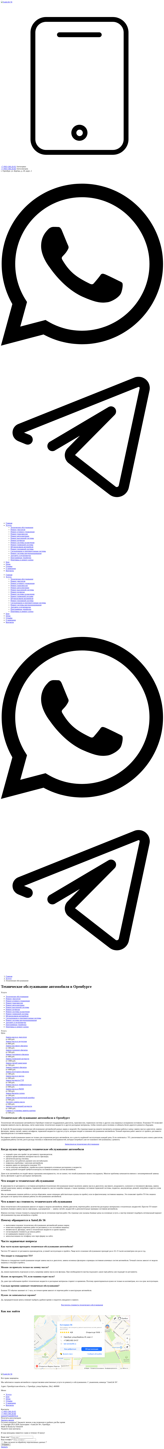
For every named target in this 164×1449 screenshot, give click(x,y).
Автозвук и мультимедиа (16, 1022)
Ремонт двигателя (13, 999)
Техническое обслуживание (17, 997)
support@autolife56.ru (9, 1416)
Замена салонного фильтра (17, 1050)
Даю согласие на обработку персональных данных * (25, 1442)
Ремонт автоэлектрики (15, 1005)
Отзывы (9, 1401)
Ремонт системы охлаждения (18, 1012)
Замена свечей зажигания (16, 1063)
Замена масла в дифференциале (19, 1085)
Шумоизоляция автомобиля (17, 1016)
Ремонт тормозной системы (17, 1014)
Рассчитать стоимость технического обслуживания (82, 1305)
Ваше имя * (5, 1437)
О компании (11, 1403)
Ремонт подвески (13, 1009)
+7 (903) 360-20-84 (8, 169)
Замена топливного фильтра (17, 1054)
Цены (8, 1399)
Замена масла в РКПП (15, 1089)
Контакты (10, 1405)
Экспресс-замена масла (15, 1102)
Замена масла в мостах (15, 1076)
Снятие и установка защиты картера (21, 1111)
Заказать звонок (7, 1420)
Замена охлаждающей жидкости (19, 1106)
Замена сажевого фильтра (16, 1067)
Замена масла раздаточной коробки (20, 1098)
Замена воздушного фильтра (17, 1072)
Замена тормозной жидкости (17, 1059)
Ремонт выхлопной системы (17, 1007)
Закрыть (4, 1447)
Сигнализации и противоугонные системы (23, 1018)
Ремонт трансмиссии (14, 1003)
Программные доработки (16, 1025)
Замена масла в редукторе (16, 1041)
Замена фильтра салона (15, 1093)
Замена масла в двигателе (16, 1037)
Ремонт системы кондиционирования (21, 1020)
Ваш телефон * (7, 1440)
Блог (8, 1397)
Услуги (9, 1394)
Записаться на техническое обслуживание (82, 1144)
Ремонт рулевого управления (18, 1001)
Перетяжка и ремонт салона (17, 1027)
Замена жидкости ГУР (15, 1080)
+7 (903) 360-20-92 (8, 167)
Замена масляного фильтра (17, 1046)
